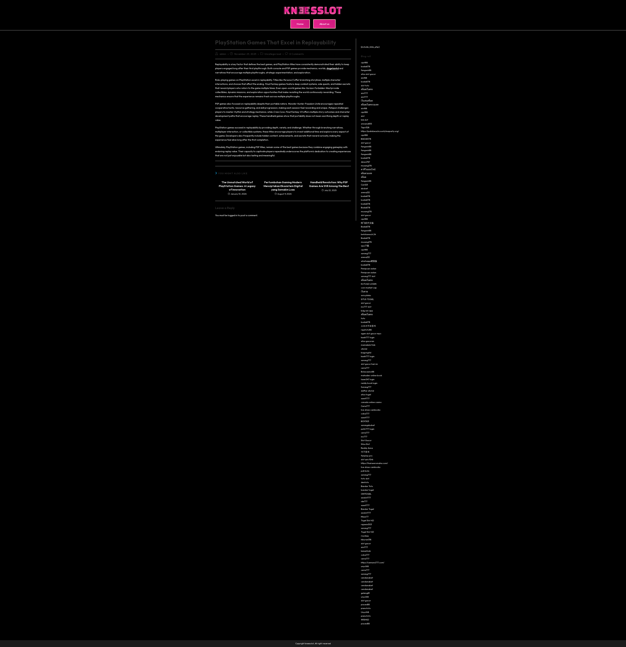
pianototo (366, 608)
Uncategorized (273, 54)
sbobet (364, 188)
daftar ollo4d (367, 390)
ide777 (364, 501)
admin (223, 54)
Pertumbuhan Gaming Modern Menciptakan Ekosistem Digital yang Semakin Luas (283, 186)
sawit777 (365, 398)
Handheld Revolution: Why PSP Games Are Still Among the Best (329, 184)
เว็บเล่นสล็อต (367, 100)
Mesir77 (365, 516)
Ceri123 (364, 184)
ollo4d (364, 348)
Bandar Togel (367, 509)
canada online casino (371, 402)
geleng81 (365, 593)
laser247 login (367, 379)
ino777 (364, 436)
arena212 (365, 192)
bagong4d (366, 352)
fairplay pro (367, 455)
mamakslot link (368, 345)
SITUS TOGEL (367, 299)
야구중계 (365, 451)
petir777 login (367, 429)
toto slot (365, 478)
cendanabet (367, 577)
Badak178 (365, 207)
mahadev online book (371, 375)
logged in (232, 215)
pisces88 (365, 604)
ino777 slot (366, 306)
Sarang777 (366, 387)
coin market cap (369, 287)
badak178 (365, 66)
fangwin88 (366, 70)
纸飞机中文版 (367, 223)
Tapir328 (365, 127)
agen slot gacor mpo (371, 333)
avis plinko (366, 295)
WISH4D (365, 619)
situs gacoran (367, 341)
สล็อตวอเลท (366, 173)
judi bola (365, 471)
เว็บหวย (364, 291)
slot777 (364, 93)
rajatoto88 (366, 329)
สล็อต (363, 177)
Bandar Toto (367, 486)
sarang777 (366, 253)
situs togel (366, 394)
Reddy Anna (367, 448)
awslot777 (366, 497)
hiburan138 (366, 539)
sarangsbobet (368, 425)
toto (363, 318)
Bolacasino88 (367, 371)
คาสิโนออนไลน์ (368, 169)
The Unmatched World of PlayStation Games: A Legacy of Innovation (237, 186)
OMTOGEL (366, 494)
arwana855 (366, 123)
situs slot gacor (368, 74)
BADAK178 (366, 139)
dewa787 (365, 162)
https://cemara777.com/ (372, 562)
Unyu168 (365, 612)
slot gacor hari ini (369, 364)
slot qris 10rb (367, 459)
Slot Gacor (366, 440)
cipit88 (364, 62)
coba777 (365, 413)
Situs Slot (365, 444)
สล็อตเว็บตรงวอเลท (370, 104)
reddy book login (369, 383)
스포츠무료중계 (368, 325)
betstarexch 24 (368, 234)
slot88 (364, 78)
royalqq (365, 535)
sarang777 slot (368, 276)
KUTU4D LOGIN (368, 284)
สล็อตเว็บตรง (367, 89)
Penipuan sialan (368, 268)
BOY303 (365, 421)
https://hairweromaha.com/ (374, 463)
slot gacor (366, 142)
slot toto (365, 85)
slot (363, 116)
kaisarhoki (366, 551)
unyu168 (365, 566)
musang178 (366, 165)
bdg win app (367, 310)
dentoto (365, 482)
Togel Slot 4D (367, 520)
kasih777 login (367, 337)
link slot (364, 119)
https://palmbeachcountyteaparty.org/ (380, 131)
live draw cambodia (370, 409)
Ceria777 (365, 406)
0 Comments (296, 54)
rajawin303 (366, 524)
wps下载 (365, 245)
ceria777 (365, 368)
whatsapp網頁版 (369, 261)
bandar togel (367, 490)
